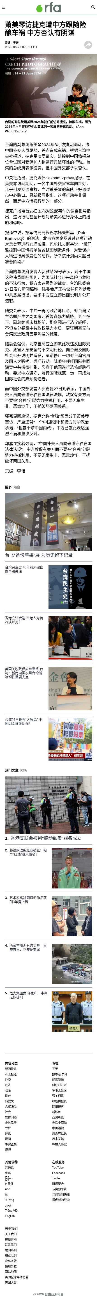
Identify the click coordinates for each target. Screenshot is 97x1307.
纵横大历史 (59, 1144)
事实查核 (11, 1144)
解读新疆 (58, 1079)
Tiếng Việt (11, 1210)
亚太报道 (11, 1074)
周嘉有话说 (59, 1133)
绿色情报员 (59, 1101)
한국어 (9, 1183)
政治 (8, 1090)
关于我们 (11, 1234)
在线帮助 (11, 1239)
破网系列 (11, 1250)
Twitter (56, 1178)
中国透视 (58, 1128)
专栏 (8, 1128)
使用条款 (11, 1266)
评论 (8, 1133)
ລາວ (7, 1189)
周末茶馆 (58, 1138)
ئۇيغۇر (9, 1205)
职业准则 (11, 1255)
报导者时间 (59, 1074)
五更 (55, 1068)
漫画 (8, 1138)
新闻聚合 (58, 1183)
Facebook (58, 1173)
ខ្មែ (6, 1194)
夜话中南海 (59, 1122)
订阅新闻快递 (61, 1194)
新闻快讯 (11, 1068)
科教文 (9, 1101)
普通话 (9, 1167)
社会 (8, 1112)
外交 (8, 1079)
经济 (8, 1085)
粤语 (8, 1173)
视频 (8, 1149)
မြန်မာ (9, 1178)
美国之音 (11, 1282)
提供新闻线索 (61, 1200)
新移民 (56, 1112)
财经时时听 (59, 1085)
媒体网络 (11, 1117)
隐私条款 (11, 1261)
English (10, 1216)
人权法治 (11, 1106)
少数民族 (11, 1122)
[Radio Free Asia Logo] (48, 7)
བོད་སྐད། (9, 1200)
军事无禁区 (59, 1090)
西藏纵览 (58, 1117)
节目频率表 (59, 1189)
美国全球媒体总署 (16, 1277)
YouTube (58, 1167)
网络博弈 (58, 1106)
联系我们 (11, 1244)
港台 (8, 1095)
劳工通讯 (58, 1095)
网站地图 (11, 1271)
